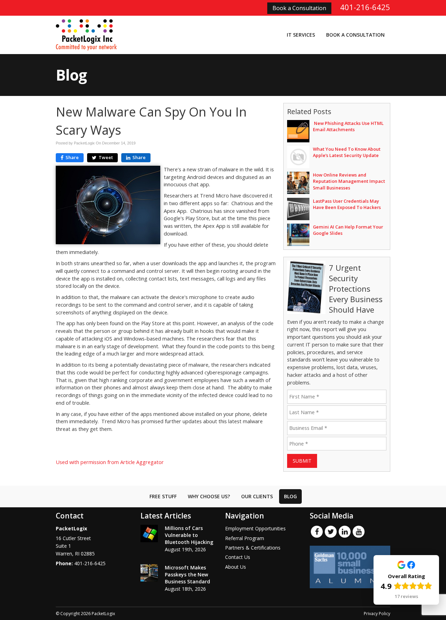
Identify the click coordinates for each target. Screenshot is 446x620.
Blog (290, 496)
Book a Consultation (299, 8)
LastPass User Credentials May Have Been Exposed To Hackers (347, 204)
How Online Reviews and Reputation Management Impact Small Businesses (349, 181)
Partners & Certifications (252, 547)
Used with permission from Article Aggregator (110, 462)
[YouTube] (359, 531)
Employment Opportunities (255, 528)
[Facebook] (317, 531)
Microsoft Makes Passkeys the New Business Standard (187, 574)
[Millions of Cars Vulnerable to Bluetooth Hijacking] (149, 533)
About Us (235, 566)
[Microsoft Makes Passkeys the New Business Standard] (149, 573)
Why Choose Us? (209, 496)
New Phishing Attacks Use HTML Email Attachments (348, 126)
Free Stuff (163, 496)
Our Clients (257, 496)
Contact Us (237, 557)
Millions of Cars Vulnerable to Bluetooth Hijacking (189, 535)
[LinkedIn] (345, 531)
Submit (302, 460)
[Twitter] (331, 531)
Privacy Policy (377, 614)
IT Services (301, 34)
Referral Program (244, 538)
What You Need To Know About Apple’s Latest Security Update (346, 152)
